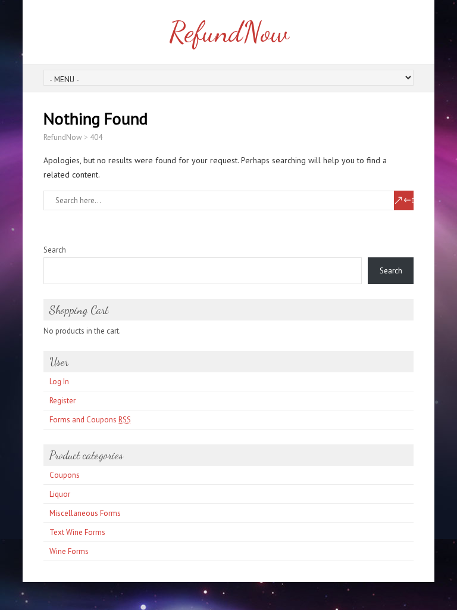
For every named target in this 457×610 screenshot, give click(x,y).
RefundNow (229, 32)
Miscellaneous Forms (85, 513)
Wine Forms (69, 551)
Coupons (64, 475)
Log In (59, 381)
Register (62, 401)
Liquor (59, 494)
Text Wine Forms (77, 532)
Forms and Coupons (90, 420)
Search (54, 250)
